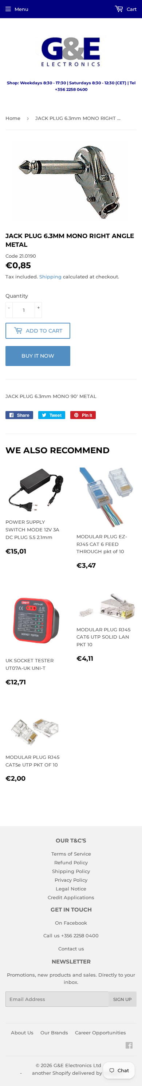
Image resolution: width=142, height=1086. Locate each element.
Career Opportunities (100, 1032)
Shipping (50, 276)
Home (12, 118)
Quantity (16, 296)
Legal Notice (71, 889)
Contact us (71, 949)
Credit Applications (71, 897)
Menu (21, 9)
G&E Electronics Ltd (77, 1065)
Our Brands (54, 1032)
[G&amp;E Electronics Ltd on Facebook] (129, 1046)
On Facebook (71, 923)
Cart (131, 9)
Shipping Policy (71, 871)
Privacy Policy (71, 880)
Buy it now (37, 356)
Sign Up (122, 999)
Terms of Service (71, 854)
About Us (22, 1032)
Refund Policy (71, 862)
